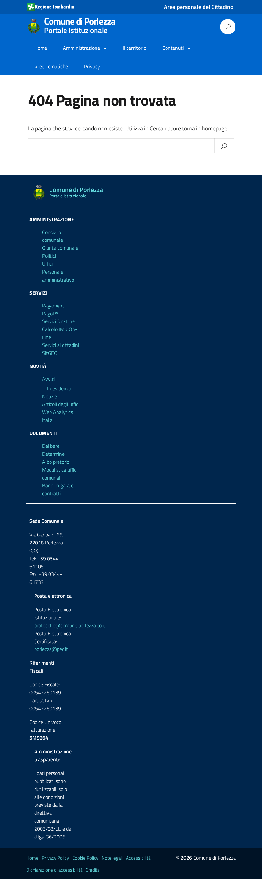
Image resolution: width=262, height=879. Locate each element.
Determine (53, 454)
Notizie (49, 396)
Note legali (112, 857)
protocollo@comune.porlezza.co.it (69, 625)
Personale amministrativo (58, 276)
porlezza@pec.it (51, 649)
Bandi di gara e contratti (57, 489)
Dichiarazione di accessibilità (54, 870)
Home (40, 48)
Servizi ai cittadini (60, 345)
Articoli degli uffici (60, 404)
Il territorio (134, 48)
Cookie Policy (85, 857)
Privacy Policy (55, 857)
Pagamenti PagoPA (53, 309)
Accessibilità (138, 857)
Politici (49, 256)
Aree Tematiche (51, 66)
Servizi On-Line (58, 321)
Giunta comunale (60, 248)
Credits (93, 870)
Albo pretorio (55, 462)
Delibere (50, 446)
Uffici (47, 264)
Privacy (92, 66)
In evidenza (59, 388)
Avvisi (48, 379)
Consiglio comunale (52, 236)
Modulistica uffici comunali (59, 474)
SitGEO (50, 353)
